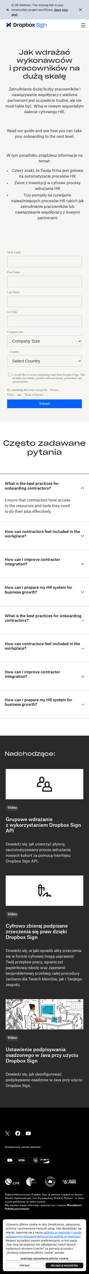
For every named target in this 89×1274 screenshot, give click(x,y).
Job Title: (12, 312)
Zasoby (44, 45)
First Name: (13, 272)
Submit (44, 404)
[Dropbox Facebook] (17, 1132)
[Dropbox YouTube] (28, 1132)
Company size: (15, 332)
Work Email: (14, 252)
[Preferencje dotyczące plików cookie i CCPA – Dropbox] (44, 1245)
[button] (83, 25)
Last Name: (13, 292)
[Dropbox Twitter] (7, 1132)
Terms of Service (33, 394)
